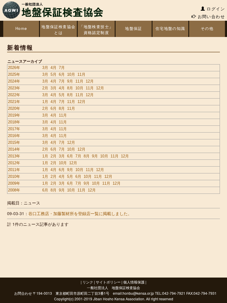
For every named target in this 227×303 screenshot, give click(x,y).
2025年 (14, 74)
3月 (45, 67)
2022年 (14, 95)
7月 (62, 67)
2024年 (14, 81)
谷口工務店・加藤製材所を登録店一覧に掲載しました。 (80, 213)
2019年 (14, 115)
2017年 (14, 129)
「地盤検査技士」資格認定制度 (96, 29)
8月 (70, 88)
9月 (70, 81)
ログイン (215, 9)
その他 (207, 28)
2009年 (14, 183)
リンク (87, 281)
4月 (53, 67)
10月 (71, 74)
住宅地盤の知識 (170, 28)
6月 (62, 74)
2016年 (14, 135)
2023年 (14, 88)
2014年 (14, 149)
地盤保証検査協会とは (58, 29)
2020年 (14, 108)
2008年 (14, 190)
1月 (45, 101)
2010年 (14, 176)
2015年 (14, 142)
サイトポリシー (108, 281)
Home (21, 28)
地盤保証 (133, 28)
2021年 (14, 101)
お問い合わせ (210, 16)
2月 (45, 88)
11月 (81, 74)
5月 (53, 74)
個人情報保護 (134, 281)
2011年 (14, 169)
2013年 (14, 156)
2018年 (14, 122)
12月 (90, 81)
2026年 (14, 67)
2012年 (14, 163)
